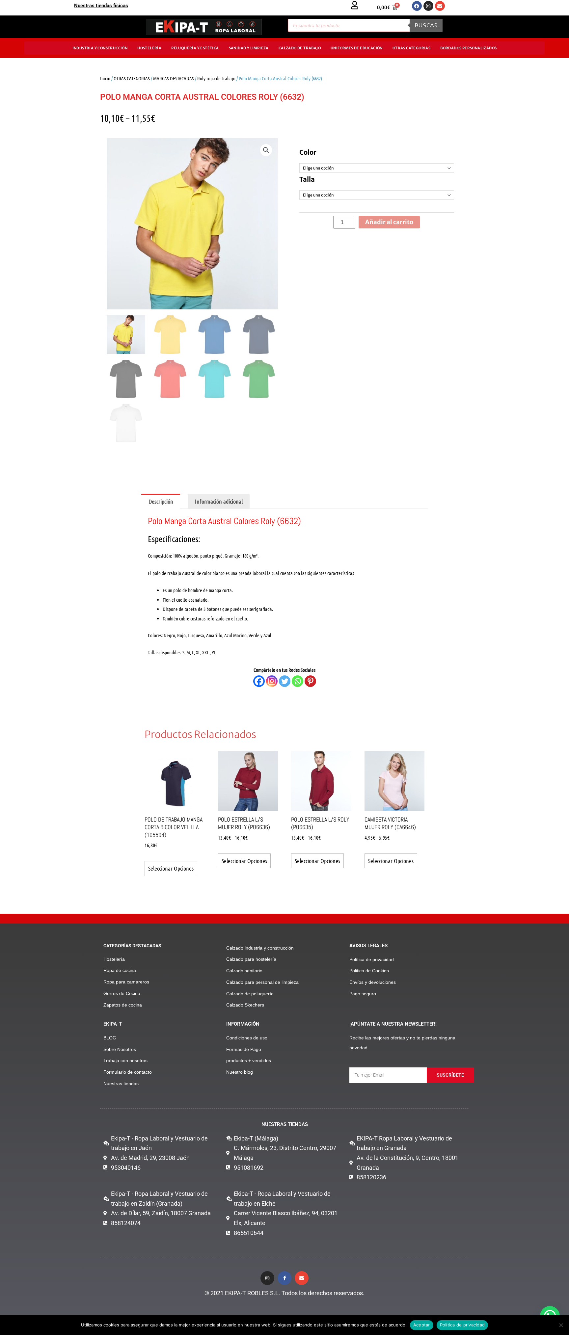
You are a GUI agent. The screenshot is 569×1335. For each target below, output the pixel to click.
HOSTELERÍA (149, 48)
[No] (560, 1325)
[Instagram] (272, 681)
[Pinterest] (310, 681)
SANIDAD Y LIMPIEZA (249, 48)
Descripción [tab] (161, 501)
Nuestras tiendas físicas (101, 6)
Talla (307, 179)
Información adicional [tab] (219, 501)
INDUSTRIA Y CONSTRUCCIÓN (100, 48)
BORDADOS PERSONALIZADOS (468, 48)
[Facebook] (259, 681)
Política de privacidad (462, 1324)
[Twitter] (284, 681)
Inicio (105, 78)
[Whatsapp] (297, 681)
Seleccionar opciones (171, 868)
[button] (266, 150)
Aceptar (421, 1324)
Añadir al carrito (389, 222)
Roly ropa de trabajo (216, 78)
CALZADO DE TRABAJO (300, 48)
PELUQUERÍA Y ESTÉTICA (195, 48)
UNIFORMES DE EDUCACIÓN (357, 48)
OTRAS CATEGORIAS (411, 48)
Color (307, 152)
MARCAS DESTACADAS (173, 78)
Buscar (426, 25)
